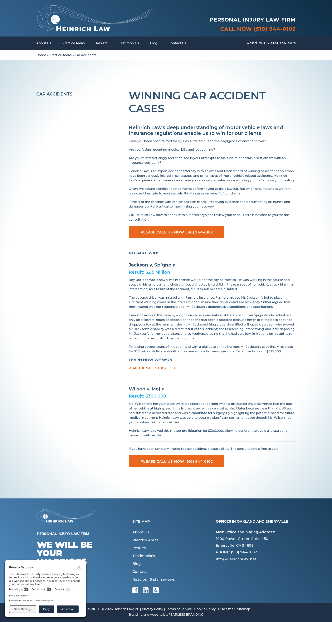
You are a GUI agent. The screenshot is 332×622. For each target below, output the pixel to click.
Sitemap (243, 609)
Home (41, 55)
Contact (139, 572)
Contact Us (177, 43)
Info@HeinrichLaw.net (236, 559)
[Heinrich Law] (95, 7)
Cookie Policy (205, 609)
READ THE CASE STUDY (147, 368)
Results (102, 43)
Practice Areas (73, 43)
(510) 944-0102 (275, 29)
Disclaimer (226, 609)
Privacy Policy (152, 609)
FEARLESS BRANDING (185, 614)
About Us (43, 43)
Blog (153, 43)
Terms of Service (179, 609)
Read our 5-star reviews (271, 43)
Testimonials (129, 43)
